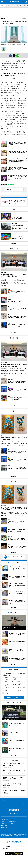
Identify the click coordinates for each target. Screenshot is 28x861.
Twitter (16, 813)
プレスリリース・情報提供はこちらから (10, 821)
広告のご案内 (5, 827)
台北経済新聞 (14, 2)
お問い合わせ (5, 825)
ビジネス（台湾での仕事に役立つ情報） (14, 684)
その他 (6, 693)
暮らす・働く (22, 5)
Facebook (12, 813)
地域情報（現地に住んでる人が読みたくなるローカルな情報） (14, 678)
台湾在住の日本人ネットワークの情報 (14, 688)
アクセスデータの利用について (8, 823)
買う (18, 5)
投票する (9, 697)
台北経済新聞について (6, 819)
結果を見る (19, 697)
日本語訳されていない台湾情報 (12, 690)
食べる (7, 5)
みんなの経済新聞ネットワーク (14, 842)
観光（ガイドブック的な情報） (12, 681)
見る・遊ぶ (13, 5)
